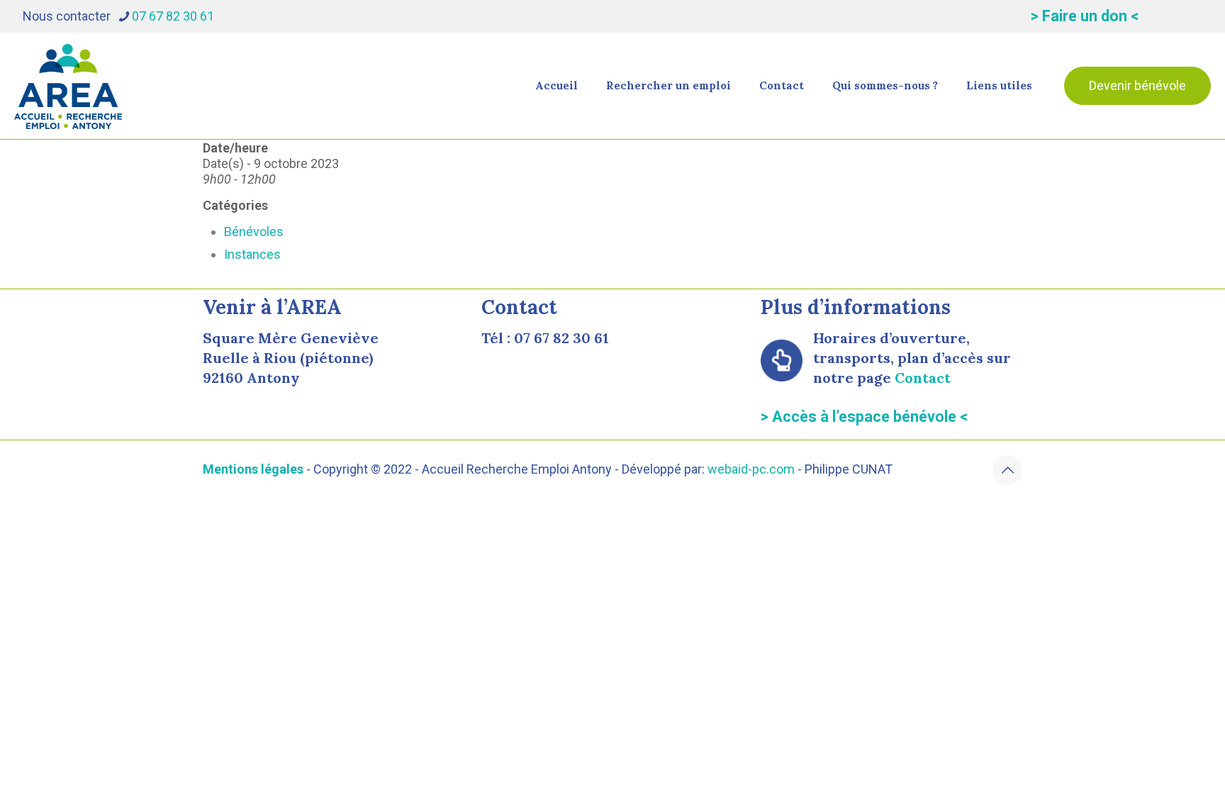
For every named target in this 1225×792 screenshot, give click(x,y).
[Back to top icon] (1007, 470)
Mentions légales (253, 469)
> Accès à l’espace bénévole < (864, 416)
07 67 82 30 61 (173, 16)
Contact (923, 377)
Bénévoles (254, 231)
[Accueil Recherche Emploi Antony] (68, 86)
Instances (252, 254)
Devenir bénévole (1137, 85)
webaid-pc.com (751, 469)
